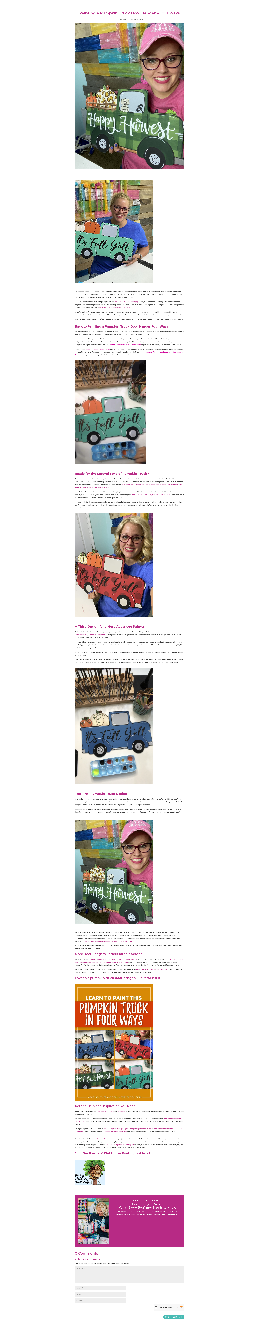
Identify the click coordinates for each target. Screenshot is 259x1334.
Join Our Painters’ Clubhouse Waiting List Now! (112, 1153)
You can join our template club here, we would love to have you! (107, 941)
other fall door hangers (100, 959)
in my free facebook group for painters (151, 969)
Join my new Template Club (116, 1132)
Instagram (122, 1111)
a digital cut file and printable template (125, 345)
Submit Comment (173, 1317)
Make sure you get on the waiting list (119, 1145)
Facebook (102, 1111)
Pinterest (110, 1111)
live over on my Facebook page (127, 302)
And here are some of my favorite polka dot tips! (151, 495)
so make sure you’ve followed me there (115, 307)
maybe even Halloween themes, (124, 959)
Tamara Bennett (125, 20)
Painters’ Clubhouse (105, 1139)
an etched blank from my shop (98, 349)
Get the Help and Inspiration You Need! (105, 1106)
